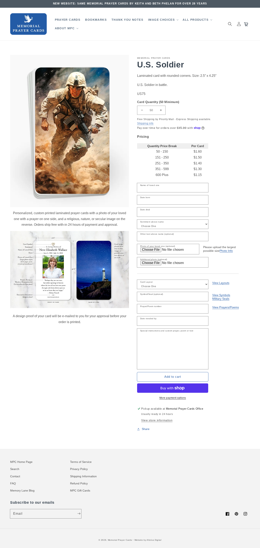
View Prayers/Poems (225, 307)
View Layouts (220, 282)
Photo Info (226, 250)
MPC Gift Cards (80, 490)
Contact (15, 476)
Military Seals (220, 298)
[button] (163, 19)
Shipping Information (83, 476)
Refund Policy (79, 483)
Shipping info (145, 123)
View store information (156, 420)
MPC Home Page (21, 461)
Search (14, 469)
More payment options (172, 397)
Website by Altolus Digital (147, 540)
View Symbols (221, 295)
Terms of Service (81, 461)
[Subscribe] (78, 513)
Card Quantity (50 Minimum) (158, 102)
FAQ (13, 483)
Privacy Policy (79, 469)
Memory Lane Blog (22, 490)
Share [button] (146, 429)
